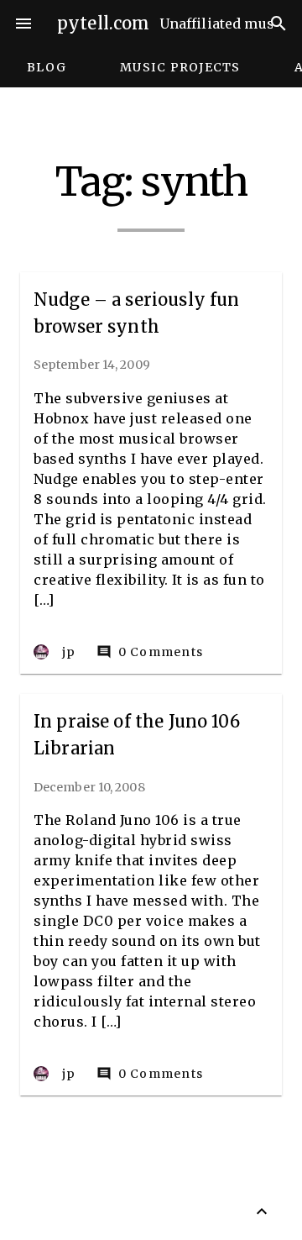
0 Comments (150, 652)
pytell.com (103, 23)
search (278, 23)
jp (69, 651)
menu (23, 23)
